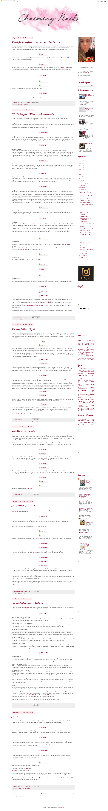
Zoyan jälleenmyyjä (43, 777)
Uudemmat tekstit (17, 793)
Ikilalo (88, 347)
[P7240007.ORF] (43, 207)
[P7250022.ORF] (43, 359)
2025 (80, 161)
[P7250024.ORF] (43, 292)
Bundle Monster (90, 370)
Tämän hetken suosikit (85, 225)
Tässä (13, 511)
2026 (80, 160)
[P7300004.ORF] (43, 93)
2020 (80, 171)
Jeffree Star (85, 349)
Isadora (80, 349)
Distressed (80, 377)
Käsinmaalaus (80, 391)
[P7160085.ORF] (43, 750)
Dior (86, 341)
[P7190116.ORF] (43, 565)
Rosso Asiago (83, 240)
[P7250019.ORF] (43, 238)
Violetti (27, 788)
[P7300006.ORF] (43, 64)
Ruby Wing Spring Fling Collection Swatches (85, 243)
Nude (36, 421)
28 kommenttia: (27, 494)
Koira (92, 420)
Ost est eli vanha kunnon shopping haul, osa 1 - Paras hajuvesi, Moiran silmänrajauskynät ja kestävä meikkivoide (85, 496)
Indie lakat (25, 421)
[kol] (43, 341)
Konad (92, 384)
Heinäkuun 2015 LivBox (85, 234)
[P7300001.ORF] (43, 81)
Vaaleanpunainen (83, 406)
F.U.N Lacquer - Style (84, 230)
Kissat (88, 420)
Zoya (30, 788)
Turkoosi (80, 405)
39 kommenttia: (26, 102)
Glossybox (92, 343)
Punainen (81, 401)
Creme (88, 375)
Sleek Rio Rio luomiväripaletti (86, 228)
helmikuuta (83, 259)
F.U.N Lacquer (20, 496)
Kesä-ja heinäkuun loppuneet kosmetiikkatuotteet (89, 482)
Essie (80, 379)
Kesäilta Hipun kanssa (85, 236)
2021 (80, 169)
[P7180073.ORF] (43, 485)
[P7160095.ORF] (43, 727)
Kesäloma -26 (88, 143)
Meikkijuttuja (83, 354)
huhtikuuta (83, 255)
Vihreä (87, 408)
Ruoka (84, 426)
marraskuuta (83, 183)
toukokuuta (83, 253)
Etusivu (43, 793)
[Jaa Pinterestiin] (38, 102)
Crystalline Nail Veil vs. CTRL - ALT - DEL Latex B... (86, 238)
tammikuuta (83, 261)
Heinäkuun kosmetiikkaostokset (89, 95)
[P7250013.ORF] (43, 145)
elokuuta (82, 189)
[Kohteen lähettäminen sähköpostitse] (32, 102)
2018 (80, 174)
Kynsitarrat (82, 390)
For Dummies (85, 380)
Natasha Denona (82, 356)
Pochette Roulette (83, 532)
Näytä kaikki (92, 557)
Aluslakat (89, 368)
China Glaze (87, 373)
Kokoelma (87, 384)
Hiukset (86, 344)
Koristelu (80, 385)
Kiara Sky (80, 384)
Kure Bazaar (91, 385)
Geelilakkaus (91, 380)
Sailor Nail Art (83, 214)
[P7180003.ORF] (43, 547)
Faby (25, 706)
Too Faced (92, 358)
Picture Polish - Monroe (85, 232)
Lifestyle (26, 104)
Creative (84, 375)
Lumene (80, 352)
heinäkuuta (83, 191)
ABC (85, 368)
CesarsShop (29, 488)
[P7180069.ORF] (43, 477)
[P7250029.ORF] (43, 286)
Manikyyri (92, 393)
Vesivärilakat (80, 408)
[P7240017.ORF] (43, 173)
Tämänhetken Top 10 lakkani (27, 603)
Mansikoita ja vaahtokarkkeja (86, 479)
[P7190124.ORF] (43, 652)
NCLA (89, 396)
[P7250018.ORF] (43, 295)
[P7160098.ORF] (43, 762)
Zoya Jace (82, 247)
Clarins (82, 341)
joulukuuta (83, 181)
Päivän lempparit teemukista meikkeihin (33, 114)
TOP (31, 706)
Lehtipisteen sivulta (63, 67)
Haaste (86, 381)
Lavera (79, 350)
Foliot (79, 380)
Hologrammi (26, 496)
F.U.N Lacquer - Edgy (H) (85, 212)
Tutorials (92, 405)
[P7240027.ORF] (43, 218)
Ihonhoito (81, 347)
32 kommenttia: (27, 786)
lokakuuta (82, 185)
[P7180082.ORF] (43, 481)
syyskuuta (82, 187)
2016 (80, 178)
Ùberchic (80, 411)
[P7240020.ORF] (43, 132)
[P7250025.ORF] (43, 345)
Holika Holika (91, 344)
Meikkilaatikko (90, 355)
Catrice (79, 341)
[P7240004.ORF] (43, 186)
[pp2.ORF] (43, 404)
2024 (80, 163)
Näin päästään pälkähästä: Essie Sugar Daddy (89, 108)
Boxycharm (91, 340)
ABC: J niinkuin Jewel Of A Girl (87, 223)
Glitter (79, 381)
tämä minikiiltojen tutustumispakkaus (35, 305)
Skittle (89, 402)
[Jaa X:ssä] (35, 102)
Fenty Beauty (85, 343)
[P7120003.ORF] (43, 535)
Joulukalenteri (81, 420)
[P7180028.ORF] (43, 449)
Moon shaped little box (84, 493)
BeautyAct (92, 339)
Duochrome (20, 421)
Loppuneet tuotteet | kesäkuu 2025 (89, 545)
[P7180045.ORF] (43, 467)
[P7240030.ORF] (43, 275)
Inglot (93, 347)
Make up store (90, 352)
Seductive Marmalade (23, 431)
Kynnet (22, 104)
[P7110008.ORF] (43, 516)
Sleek (26, 593)
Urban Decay (82, 359)
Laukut (85, 422)
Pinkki (92, 399)
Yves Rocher (90, 359)
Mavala (88, 394)
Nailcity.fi (26, 768)
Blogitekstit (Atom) (19, 796)
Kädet (93, 390)
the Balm (80, 361)
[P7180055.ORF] (43, 453)
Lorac (93, 350)
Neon (93, 395)
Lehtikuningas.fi (67, 244)
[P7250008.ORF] (43, 391)
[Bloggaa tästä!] (34, 102)
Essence (89, 342)
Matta (85, 394)
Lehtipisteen (22, 249)
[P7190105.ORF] (43, 561)
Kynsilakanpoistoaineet (82, 388)
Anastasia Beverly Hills (83, 339)
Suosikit (88, 426)
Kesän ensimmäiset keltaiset (86, 249)
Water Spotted (81, 409)
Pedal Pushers (83, 221)
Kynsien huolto (86, 387)
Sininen (84, 402)
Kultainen (86, 385)
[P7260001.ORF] (43, 160)
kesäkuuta (82, 251)
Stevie (15, 717)
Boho (86, 340)
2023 (80, 165)
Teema (79, 404)
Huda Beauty (81, 346)
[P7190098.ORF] (43, 557)
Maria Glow (82, 507)
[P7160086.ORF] (43, 737)
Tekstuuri (24, 788)
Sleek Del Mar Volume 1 (24, 506)
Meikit (23, 593)
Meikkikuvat (81, 355)
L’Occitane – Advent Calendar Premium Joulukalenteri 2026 (86, 509)
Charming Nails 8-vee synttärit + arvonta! (89, 121)
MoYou (92, 394)
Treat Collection (90, 404)
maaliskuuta (83, 257)
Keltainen (92, 383)
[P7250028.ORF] (43, 363)
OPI (83, 397)
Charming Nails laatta (85, 371)
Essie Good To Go (22, 413)
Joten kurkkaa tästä (36, 410)
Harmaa (92, 381)
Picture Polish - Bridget (85, 207)
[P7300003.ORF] (43, 75)
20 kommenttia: (27, 704)
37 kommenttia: (26, 419)
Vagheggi (92, 406)
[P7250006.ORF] (43, 375)
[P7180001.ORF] (43, 543)
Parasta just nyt (83, 245)
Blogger (63, 807)
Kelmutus (88, 383)
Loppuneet (82, 424)
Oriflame (89, 356)
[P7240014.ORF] (43, 254)
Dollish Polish (20, 706)
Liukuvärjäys (81, 393)
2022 (80, 167)
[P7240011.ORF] (43, 269)
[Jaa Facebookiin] (37, 102)
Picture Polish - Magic (23, 329)
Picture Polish (41, 421)
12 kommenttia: (27, 591)
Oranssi (87, 397)
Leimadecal (91, 391)
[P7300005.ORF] (43, 85)
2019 (80, 172)
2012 (30, 694)
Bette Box (81, 340)
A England (81, 368)
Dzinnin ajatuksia (83, 518)
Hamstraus (82, 419)
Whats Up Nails (88, 409)
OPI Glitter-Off (15, 770)
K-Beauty (91, 349)
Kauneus (29, 421)
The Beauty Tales (83, 543)
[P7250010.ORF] (43, 395)
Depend (92, 375)
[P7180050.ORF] (43, 463)
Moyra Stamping (83, 396)
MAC (84, 352)
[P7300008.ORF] (43, 54)
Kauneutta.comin (45, 302)
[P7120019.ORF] (43, 531)
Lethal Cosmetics (86, 350)
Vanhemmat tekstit (69, 793)
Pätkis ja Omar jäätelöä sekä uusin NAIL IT (36, 42)
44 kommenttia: (27, 317)
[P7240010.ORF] (43, 264)
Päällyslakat (91, 401)
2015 (80, 180)
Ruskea (79, 402)
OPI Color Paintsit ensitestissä (87, 226)
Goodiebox (81, 344)
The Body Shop (86, 358)
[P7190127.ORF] (43, 613)
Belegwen (27, 607)
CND (79, 371)
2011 (48, 694)
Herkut (19, 104)
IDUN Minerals (90, 346)
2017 (80, 176)
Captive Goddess (84, 216)
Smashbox (80, 358)
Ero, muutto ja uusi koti (89, 132)
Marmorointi (81, 394)
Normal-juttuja (82, 533)
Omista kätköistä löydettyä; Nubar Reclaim (86, 219)
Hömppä (19, 319)
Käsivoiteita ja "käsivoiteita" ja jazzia (89, 521)
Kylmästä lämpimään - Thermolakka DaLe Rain (86, 210)
